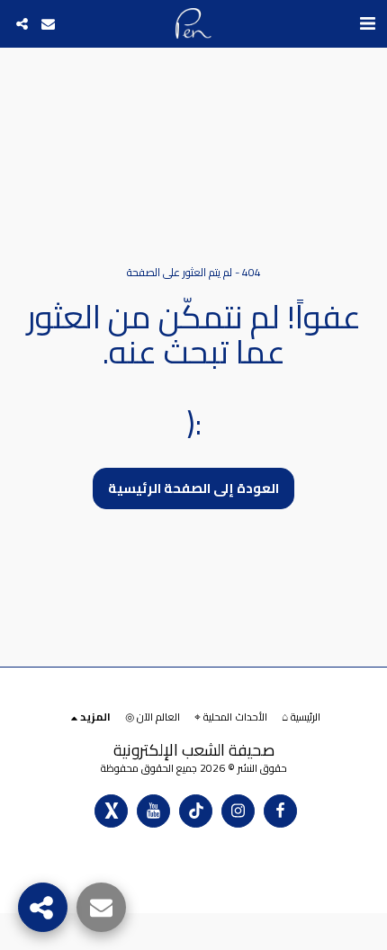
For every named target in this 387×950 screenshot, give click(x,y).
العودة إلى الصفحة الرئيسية (193, 488)
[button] (367, 23)
